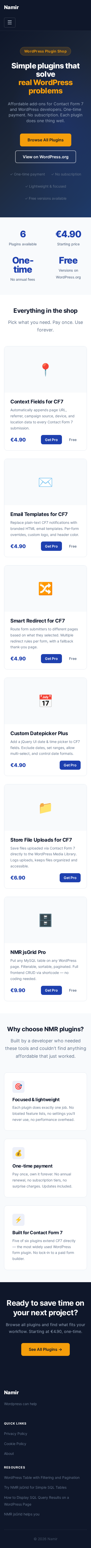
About (9, 1453)
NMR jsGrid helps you (21, 1514)
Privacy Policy (15, 1433)
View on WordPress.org (46, 156)
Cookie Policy (15, 1443)
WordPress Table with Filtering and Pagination (42, 1477)
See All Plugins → (45, 1349)
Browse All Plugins (46, 139)
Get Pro (51, 439)
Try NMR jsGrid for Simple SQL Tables (35, 1487)
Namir (11, 7)
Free (73, 439)
